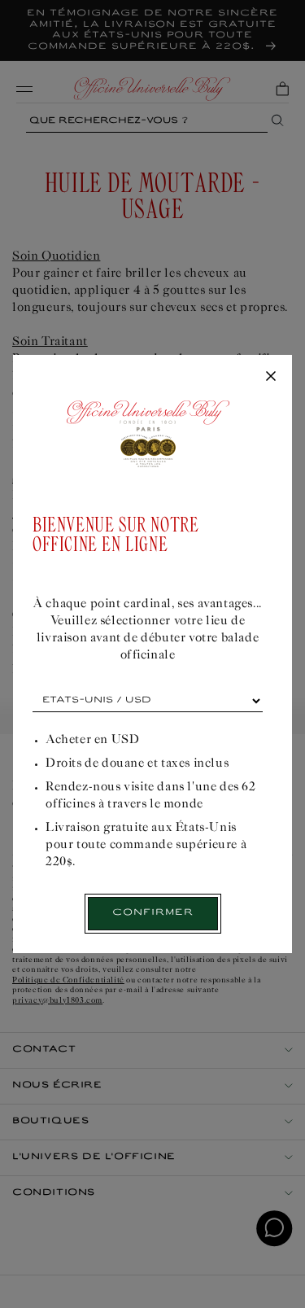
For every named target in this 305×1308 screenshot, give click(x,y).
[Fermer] (271, 377)
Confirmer (153, 912)
